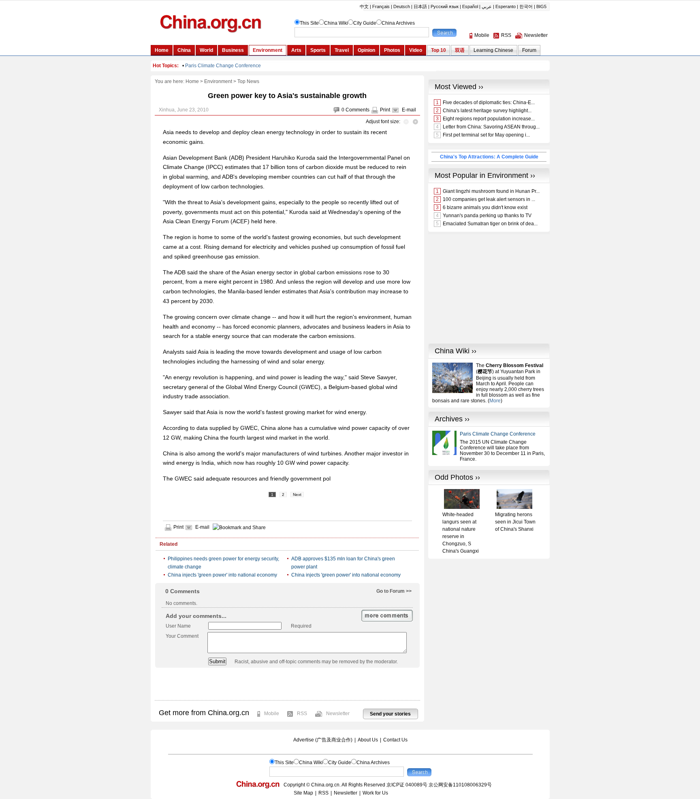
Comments (357, 110)
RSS (302, 713)
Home (192, 81)
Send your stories (390, 714)
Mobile (271, 713)
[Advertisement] (287, 684)
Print (385, 110)
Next (297, 494)
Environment (218, 81)
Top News (248, 81)
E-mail (409, 110)
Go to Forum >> (394, 591)
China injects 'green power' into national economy (222, 575)
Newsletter (338, 713)
